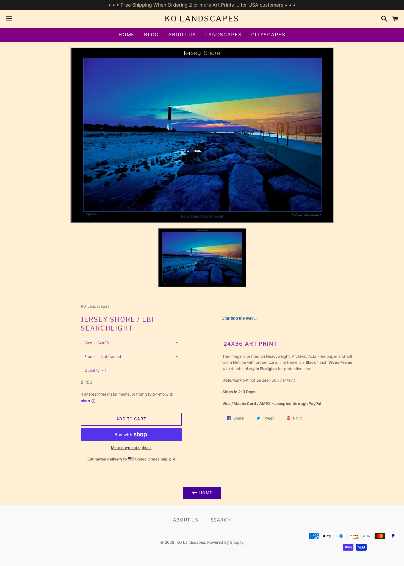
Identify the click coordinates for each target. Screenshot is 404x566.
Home (126, 34)
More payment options (131, 447)
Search (221, 520)
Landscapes (223, 34)
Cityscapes (268, 34)
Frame (90, 356)
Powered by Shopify (225, 542)
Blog (151, 34)
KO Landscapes (202, 18)
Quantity (92, 370)
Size (88, 342)
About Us (182, 34)
